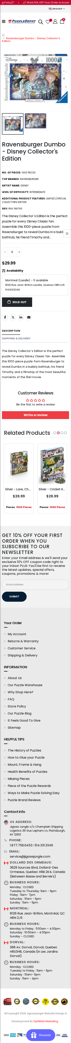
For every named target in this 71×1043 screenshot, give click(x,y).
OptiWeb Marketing (46, 1021)
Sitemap (14, 727)
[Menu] (3, 21)
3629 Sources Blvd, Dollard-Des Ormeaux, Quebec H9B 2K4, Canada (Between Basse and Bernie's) (37, 872)
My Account (17, 634)
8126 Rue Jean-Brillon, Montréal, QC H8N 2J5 (37, 915)
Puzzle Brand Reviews (24, 800)
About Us (15, 678)
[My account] (55, 21)
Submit (14, 596)
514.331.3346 (44, 845)
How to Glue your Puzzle (26, 757)
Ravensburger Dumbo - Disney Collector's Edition (33, 151)
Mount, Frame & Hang (24, 764)
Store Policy (17, 706)
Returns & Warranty (23, 641)
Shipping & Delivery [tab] (16, 338)
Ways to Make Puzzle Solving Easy (34, 793)
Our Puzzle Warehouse (25, 685)
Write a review (36, 415)
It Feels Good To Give (24, 720)
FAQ (11, 699)
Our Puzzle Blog (19, 713)
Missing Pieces (19, 778)
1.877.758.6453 (21, 845)
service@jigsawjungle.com (30, 856)
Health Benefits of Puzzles (27, 771)
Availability (15, 271)
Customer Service (22, 648)
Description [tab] (11, 331)
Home (3, 35)
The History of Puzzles (24, 750)
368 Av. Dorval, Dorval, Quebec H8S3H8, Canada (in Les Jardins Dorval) (34, 951)
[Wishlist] (47, 21)
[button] (55, 432)
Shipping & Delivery (22, 655)
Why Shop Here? (20, 692)
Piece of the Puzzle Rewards (29, 786)
